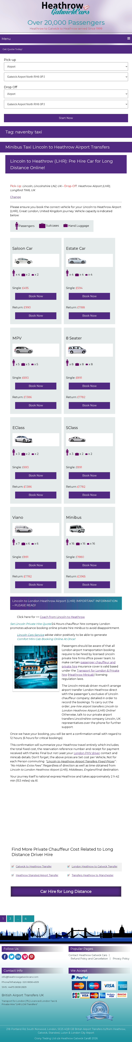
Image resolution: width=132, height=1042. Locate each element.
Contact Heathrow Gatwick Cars (88, 955)
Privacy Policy (121, 958)
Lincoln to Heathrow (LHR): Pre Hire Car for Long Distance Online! (61, 164)
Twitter (11, 957)
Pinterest (32, 957)
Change (15, 197)
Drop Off (10, 87)
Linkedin (18, 957)
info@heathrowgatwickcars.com (20, 976)
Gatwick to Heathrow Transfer (34, 866)
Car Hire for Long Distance (66, 891)
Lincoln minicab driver (83, 685)
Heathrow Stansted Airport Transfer (37, 875)
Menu (6, 39)
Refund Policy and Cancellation (89, 958)
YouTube (25, 957)
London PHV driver (87, 753)
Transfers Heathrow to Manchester (92, 875)
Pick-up (10, 60)
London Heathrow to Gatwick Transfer (94, 866)
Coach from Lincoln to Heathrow (62, 617)
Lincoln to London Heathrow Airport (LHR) (43, 601)
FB (5, 957)
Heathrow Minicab (81, 674)
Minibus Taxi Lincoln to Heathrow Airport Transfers (57, 147)
